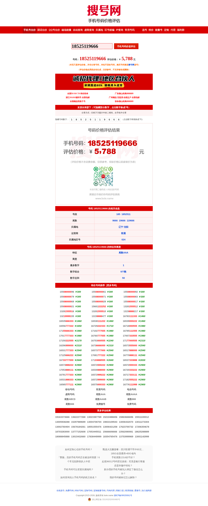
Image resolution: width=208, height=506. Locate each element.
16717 (130, 374)
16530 (98, 370)
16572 (98, 365)
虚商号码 (69, 394)
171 (66, 331)
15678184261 (78, 426)
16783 (130, 316)
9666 (115, 220)
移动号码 (69, 389)
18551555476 (94, 426)
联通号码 (100, 389)
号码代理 (111, 490)
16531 (66, 350)
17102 (98, 331)
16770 (130, 355)
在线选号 (60, 490)
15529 (99, 301)
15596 (67, 291)
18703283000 (62, 431)
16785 (130, 331)
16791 (66, 374)
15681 (99, 306)
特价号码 (79, 490)
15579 (67, 296)
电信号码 (131, 389)
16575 (98, 384)
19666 (122, 220)
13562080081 (126, 431)
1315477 (99, 316)
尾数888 (131, 399)
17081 (98, 355)
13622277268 (78, 417)
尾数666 (70, 404)
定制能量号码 (99, 490)
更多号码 (111, 285)
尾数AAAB (100, 399)
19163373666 (62, 417)
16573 (130, 345)
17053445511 (94, 431)
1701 (66, 335)
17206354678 (142, 426)
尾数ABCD (69, 399)
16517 (130, 350)
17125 (66, 355)
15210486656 (110, 417)
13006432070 (126, 422)
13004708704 (94, 422)
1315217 (131, 311)
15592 (131, 291)
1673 (98, 345)
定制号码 (88, 490)
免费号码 (131, 404)
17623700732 (126, 426)
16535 (66, 321)
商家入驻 (120, 490)
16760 (98, 335)
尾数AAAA (131, 394)
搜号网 (131, 65)
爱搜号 (137, 490)
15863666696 (126, 417)
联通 (123, 233)
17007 (130, 335)
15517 (131, 301)
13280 (99, 311)
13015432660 (78, 436)
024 (123, 239)
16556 (66, 326)
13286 (67, 311)
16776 (130, 384)
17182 (130, 379)
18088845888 (62, 436)
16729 (98, 326)
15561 (99, 291)
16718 (130, 326)
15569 (67, 301)
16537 (130, 360)
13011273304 (142, 422)
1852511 (126, 214)
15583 (131, 296)
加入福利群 (147, 490)
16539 (130, 321)
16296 (66, 345)
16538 (98, 321)
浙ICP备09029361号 (123, 495)
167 (66, 360)
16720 (130, 370)
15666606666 (110, 431)
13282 (131, 306)
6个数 (123, 271)
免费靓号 (100, 404)
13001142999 (142, 436)
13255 (67, 316)
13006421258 (110, 426)
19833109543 (110, 422)
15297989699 (78, 422)
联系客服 (129, 490)
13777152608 (78, 431)
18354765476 (110, 436)
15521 (67, 306)
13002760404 (62, 426)
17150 (66, 340)
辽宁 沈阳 (123, 227)
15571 (99, 296)
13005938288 (62, 422)
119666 (130, 220)
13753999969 (126, 436)
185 (118, 214)
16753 (98, 340)
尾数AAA (123, 252)
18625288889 (142, 431)
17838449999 (94, 436)
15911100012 (142, 417)
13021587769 (94, 417)
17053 (66, 370)
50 (123, 278)
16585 (66, 384)
